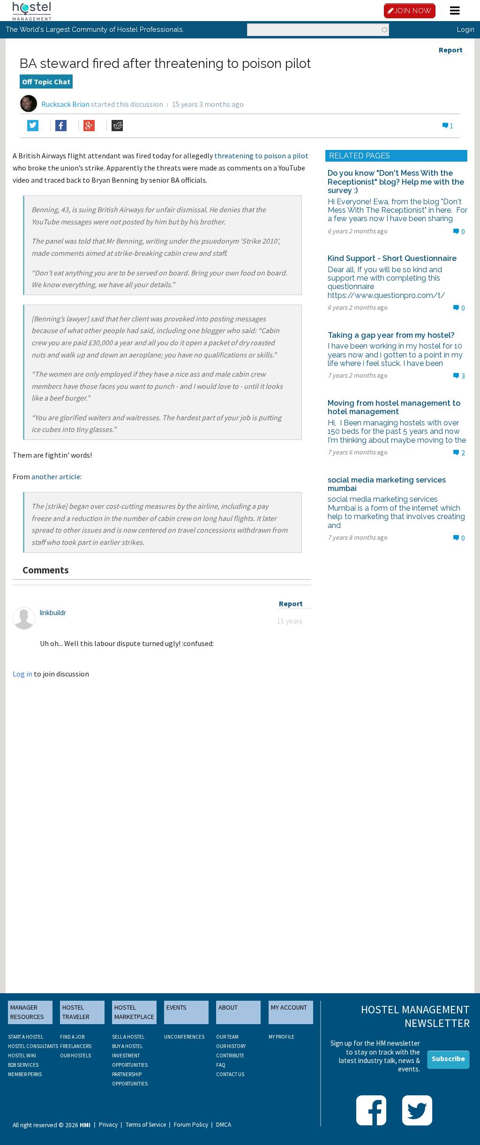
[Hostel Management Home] (32, 10)
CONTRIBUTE (230, 1055)
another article (55, 476)
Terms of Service (146, 1125)
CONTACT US (230, 1074)
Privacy (108, 1125)
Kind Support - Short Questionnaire (392, 258)
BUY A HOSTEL (127, 1046)
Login (465, 29)
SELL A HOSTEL (128, 1036)
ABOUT (228, 1007)
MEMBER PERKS (25, 1074)
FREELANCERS (75, 1046)
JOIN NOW (413, 11)
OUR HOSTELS (75, 1055)
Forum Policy (191, 1125)
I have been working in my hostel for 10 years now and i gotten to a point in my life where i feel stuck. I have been (395, 355)
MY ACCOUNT (289, 1007)
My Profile (281, 1036)
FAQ (220, 1065)
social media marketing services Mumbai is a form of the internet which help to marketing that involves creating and (396, 512)
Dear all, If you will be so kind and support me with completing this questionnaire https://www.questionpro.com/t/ (386, 282)
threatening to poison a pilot (261, 155)
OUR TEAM (227, 1036)
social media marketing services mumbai (387, 484)
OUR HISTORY (231, 1046)
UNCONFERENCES (184, 1036)
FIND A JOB (72, 1036)
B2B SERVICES (23, 1065)
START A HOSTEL (25, 1036)
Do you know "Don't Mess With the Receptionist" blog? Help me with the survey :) (396, 182)
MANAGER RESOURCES (27, 1012)
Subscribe (448, 1058)
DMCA (223, 1125)
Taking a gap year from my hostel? (391, 335)
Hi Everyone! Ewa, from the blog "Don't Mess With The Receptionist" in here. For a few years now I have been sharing (397, 210)
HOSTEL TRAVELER (76, 1012)
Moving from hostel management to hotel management (394, 407)
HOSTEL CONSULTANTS (33, 1046)
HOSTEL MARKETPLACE (134, 1012)
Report (451, 49)
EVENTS (176, 1007)
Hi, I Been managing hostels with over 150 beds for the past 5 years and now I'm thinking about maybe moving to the (397, 431)
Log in (22, 673)
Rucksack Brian (65, 104)
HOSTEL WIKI (22, 1055)
